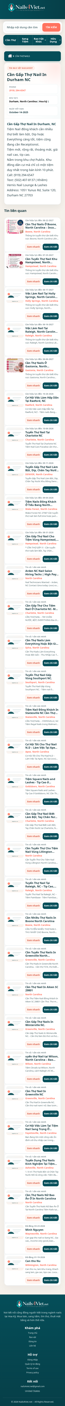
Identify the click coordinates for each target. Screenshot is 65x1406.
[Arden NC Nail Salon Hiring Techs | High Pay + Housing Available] (15, 573)
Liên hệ (32, 1345)
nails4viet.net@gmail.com (32, 1386)
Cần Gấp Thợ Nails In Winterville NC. (39, 1023)
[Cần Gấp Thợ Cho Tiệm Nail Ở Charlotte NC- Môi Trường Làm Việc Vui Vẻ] (15, 608)
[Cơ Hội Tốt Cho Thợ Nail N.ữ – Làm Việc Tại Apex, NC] (15, 746)
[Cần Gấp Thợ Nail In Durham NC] (27, 7)
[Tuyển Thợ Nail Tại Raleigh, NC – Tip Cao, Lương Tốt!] (15, 885)
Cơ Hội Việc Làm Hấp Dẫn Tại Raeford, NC (42, 399)
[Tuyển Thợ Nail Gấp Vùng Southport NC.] (15, 677)
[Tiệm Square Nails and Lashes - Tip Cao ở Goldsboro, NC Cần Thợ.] (15, 781)
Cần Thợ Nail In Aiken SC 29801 (41, 988)
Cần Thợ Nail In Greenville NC (35, 1092)
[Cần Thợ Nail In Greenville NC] (15, 1093)
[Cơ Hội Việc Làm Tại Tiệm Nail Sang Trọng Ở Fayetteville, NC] (15, 1128)
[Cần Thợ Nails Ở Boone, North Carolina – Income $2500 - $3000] (15, 226)
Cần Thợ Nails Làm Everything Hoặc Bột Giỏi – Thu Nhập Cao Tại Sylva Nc (41, 645)
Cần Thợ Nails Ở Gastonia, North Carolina (36, 366)
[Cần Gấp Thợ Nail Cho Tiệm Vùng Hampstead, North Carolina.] (15, 538)
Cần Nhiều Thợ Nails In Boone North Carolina (40, 919)
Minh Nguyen (34, 1230)
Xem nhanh (33, 246)
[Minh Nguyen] (15, 1232)
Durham (13, 101)
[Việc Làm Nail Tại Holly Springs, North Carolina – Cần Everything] (15, 296)
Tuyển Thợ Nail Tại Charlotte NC (37, 433)
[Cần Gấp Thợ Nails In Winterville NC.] (15, 1024)
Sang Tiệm (25, 40)
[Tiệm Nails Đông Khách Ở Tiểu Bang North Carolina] (15, 504)
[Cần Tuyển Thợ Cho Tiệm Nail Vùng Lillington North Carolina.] (15, 851)
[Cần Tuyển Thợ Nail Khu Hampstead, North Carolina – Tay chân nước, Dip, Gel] (15, 261)
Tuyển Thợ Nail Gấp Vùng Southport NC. (38, 676)
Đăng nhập (33, 1359)
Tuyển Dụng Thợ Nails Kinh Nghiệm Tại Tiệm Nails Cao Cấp (40, 1164)
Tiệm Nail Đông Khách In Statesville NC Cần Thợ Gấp (41, 713)
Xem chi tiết (50, 246)
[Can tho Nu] (15, 1263)
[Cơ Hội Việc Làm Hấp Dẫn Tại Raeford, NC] (15, 400)
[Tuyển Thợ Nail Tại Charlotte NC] (15, 435)
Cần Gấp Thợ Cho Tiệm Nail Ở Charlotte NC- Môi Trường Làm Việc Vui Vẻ (41, 609)
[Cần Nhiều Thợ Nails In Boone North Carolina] (15, 920)
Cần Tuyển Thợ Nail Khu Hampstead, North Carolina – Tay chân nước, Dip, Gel (41, 264)
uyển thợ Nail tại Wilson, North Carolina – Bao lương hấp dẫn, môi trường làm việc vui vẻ (41, 1061)
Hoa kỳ (43, 101)
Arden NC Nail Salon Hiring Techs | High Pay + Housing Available (41, 574)
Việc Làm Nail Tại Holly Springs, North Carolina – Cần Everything (41, 297)
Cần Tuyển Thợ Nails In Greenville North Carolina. (40, 956)
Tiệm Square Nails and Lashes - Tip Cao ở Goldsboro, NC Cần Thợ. (41, 782)
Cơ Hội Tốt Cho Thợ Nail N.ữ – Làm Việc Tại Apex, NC (41, 748)
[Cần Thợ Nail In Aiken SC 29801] (15, 989)
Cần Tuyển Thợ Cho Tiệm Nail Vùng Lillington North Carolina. (41, 851)
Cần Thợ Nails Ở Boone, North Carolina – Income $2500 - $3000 (41, 227)
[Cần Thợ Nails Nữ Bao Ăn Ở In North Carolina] (15, 1197)
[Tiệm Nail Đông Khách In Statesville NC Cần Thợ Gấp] (15, 712)
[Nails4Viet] (32, 1303)
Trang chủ (32, 1333)
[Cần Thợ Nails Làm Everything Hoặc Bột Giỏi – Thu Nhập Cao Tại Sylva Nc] (15, 643)
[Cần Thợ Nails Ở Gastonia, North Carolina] (15, 365)
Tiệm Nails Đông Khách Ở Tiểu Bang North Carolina (40, 505)
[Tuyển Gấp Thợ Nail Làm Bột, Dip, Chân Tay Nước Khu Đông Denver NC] (15, 469)
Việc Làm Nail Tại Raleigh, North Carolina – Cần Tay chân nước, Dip (42, 331)
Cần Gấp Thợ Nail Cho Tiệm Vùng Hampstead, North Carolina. (40, 540)
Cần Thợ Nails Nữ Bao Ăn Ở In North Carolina (40, 1196)
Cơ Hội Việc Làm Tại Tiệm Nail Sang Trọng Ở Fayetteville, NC (41, 1129)
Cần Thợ (10, 40)
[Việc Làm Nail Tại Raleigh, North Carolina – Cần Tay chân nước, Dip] (15, 330)
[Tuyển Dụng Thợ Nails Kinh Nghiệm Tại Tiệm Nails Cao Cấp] (15, 1163)
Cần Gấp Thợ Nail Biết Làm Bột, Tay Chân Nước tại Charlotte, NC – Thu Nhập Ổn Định (41, 819)
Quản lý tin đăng (32, 1364)
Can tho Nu (32, 1261)
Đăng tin (32, 1341)
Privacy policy (32, 1372)
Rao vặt (32, 1337)
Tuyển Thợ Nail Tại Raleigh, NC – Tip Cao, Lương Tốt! (39, 886)
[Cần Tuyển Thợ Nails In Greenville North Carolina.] (15, 955)
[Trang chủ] (9, 56)
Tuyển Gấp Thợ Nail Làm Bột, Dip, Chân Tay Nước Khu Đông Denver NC (41, 470)
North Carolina (28, 101)
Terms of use (32, 1368)
